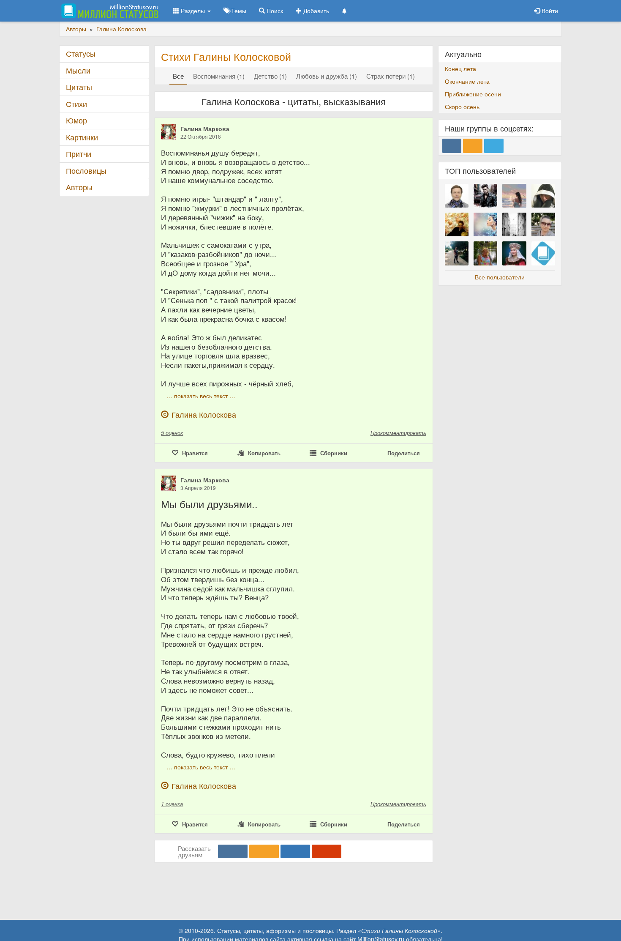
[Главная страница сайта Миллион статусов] (108, 10)
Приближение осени (473, 94)
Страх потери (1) (390, 75)
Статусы (80, 53)
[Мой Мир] (295, 851)
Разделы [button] (193, 10)
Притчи (78, 153)
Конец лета (460, 68)
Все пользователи (500, 277)
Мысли (78, 70)
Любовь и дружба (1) (326, 75)
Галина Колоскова (204, 414)
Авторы (79, 187)
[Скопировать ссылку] (326, 851)
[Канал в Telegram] (494, 146)
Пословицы (86, 170)
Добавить (315, 10)
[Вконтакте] (233, 851)
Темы (237, 10)
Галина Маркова (204, 128)
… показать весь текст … (200, 395)
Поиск (274, 10)
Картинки (82, 137)
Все (178, 75)
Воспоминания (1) (219, 75)
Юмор (76, 120)
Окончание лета (467, 81)
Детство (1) (270, 75)
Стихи (76, 103)
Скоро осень (462, 106)
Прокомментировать (398, 433)
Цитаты (79, 87)
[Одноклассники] (264, 851)
